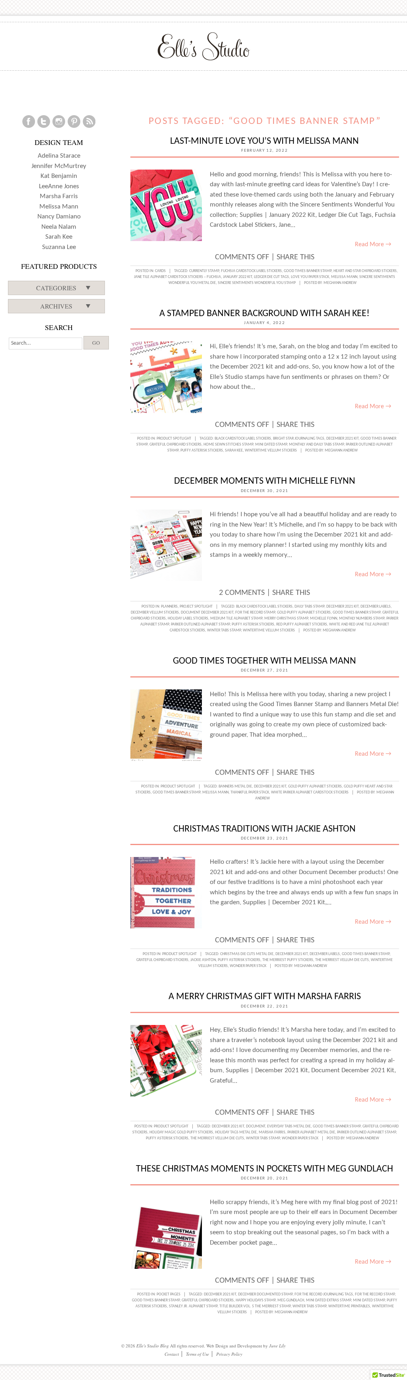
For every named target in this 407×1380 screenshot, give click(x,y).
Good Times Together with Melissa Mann (264, 661)
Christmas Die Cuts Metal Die (246, 954)
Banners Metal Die (235, 786)
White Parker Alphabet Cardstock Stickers (310, 792)
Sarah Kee (234, 450)
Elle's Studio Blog (152, 1346)
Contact (172, 1354)
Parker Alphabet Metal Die (311, 1132)
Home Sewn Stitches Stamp (228, 444)
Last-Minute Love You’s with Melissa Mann (264, 141)
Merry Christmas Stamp (286, 618)
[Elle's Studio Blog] (203, 46)
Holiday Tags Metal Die (236, 1132)
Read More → (373, 244)
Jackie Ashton (203, 960)
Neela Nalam (58, 227)
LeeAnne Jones (59, 186)
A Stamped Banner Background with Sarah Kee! (264, 313)
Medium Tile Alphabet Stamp (236, 618)
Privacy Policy (229, 1354)
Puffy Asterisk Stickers (201, 450)
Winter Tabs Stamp (224, 630)
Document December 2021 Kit (207, 612)
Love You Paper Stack (310, 277)
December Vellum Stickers (155, 612)
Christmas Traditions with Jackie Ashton (264, 829)
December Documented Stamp (265, 1294)
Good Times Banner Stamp (307, 271)
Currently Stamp (204, 271)
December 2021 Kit (342, 438)
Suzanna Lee (59, 247)
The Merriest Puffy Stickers (287, 960)
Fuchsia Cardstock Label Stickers (251, 271)
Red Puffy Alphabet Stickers (301, 624)
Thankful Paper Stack (250, 792)
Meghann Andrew (340, 283)
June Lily (277, 1346)
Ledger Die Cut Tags (271, 277)
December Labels (375, 606)
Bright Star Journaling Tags (298, 438)
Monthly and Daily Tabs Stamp (316, 444)
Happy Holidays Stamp (255, 1300)
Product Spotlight (174, 438)
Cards (160, 271)
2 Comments (242, 593)
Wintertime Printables (349, 1306)
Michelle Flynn (323, 618)
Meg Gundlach (290, 1300)
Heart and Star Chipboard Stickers (365, 271)
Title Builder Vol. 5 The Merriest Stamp (255, 1306)
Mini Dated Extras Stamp (328, 1300)
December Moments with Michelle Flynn (264, 481)
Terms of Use (197, 1354)
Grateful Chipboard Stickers (175, 444)
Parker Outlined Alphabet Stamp (200, 624)
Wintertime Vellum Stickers (271, 450)
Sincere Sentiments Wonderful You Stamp (257, 283)
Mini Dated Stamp (271, 444)
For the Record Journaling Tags (324, 1294)
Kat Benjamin (59, 176)
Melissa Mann (344, 277)
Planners (169, 606)
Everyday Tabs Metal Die (289, 1126)
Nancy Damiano (59, 216)
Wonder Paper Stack (248, 966)
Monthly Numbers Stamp (361, 618)
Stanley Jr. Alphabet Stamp (193, 1306)
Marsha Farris (272, 1132)
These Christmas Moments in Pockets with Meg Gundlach (264, 1169)
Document (255, 1126)
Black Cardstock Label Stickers (243, 438)
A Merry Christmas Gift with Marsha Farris (265, 997)
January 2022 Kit (237, 277)
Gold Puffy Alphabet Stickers (304, 612)
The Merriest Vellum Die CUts (342, 960)
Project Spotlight (196, 606)
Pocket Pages (168, 1294)
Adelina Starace (59, 155)
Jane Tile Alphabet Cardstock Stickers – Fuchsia (177, 277)
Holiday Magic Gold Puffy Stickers (181, 1132)
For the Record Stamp (255, 612)
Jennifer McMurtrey (58, 166)
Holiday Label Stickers (188, 618)
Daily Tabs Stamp (309, 606)
